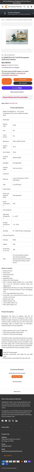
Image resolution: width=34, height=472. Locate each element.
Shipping (4, 65)
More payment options (17, 92)
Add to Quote (23, 83)
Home (3, 19)
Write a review (17, 376)
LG (2, 55)
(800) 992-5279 (6, 446)
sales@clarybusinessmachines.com (12, 451)
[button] (31, 6)
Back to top (17, 391)
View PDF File (13, 103)
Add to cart (22, 79)
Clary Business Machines (10, 468)
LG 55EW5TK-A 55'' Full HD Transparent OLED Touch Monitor (19, 19)
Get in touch (7, 455)
